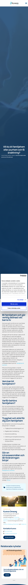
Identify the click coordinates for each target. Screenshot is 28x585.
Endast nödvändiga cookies (14, 308)
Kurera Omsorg (4, 155)
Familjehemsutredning (15, 485)
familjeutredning (9, 487)
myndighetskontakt (17, 487)
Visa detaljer (20, 299)
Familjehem (8, 485)
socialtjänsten (20, 489)
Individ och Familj (13, 519)
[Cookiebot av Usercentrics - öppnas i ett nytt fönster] (20, 276)
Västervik (23, 524)
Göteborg (10, 524)
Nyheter (9, 155)
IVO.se (8, 480)
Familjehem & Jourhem (8, 470)
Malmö (5, 524)
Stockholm (16, 524)
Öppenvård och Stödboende (11, 489)
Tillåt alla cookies (14, 304)
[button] (26, 3)
